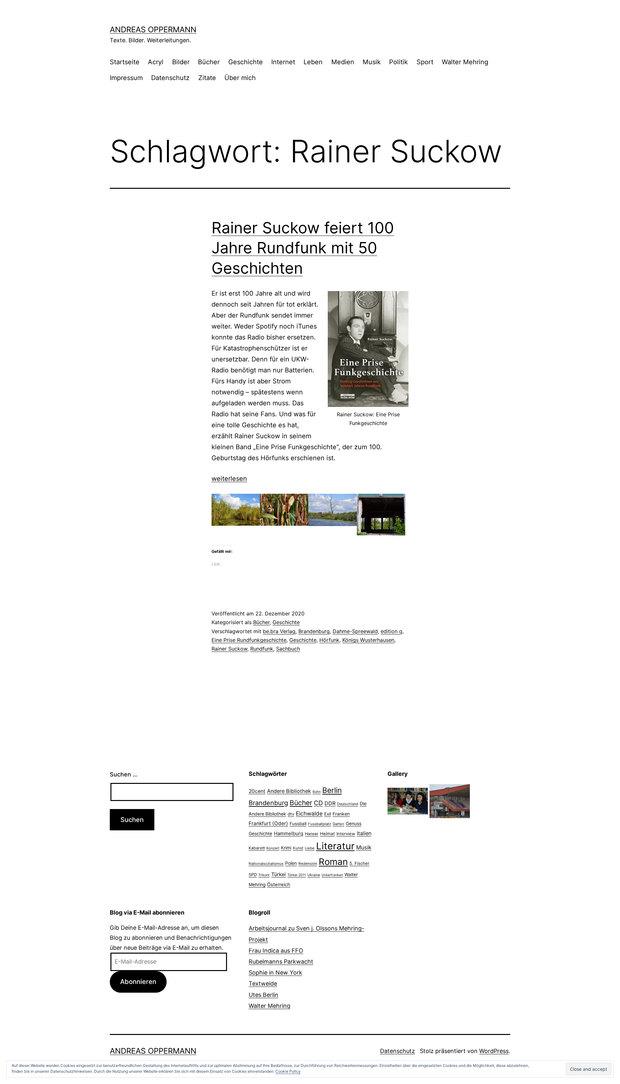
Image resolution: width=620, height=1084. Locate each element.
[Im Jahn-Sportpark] (449, 800)
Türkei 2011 (296, 875)
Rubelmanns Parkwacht (281, 961)
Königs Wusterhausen (368, 640)
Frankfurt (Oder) (268, 823)
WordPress (494, 1051)
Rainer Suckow (229, 648)
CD (318, 803)
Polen (291, 863)
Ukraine (313, 875)
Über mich (240, 78)
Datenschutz (170, 78)
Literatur (335, 846)
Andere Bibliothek (289, 791)
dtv (291, 813)
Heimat (327, 833)
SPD (253, 874)
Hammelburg (288, 833)
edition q (391, 631)
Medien (342, 62)
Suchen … (124, 774)
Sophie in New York (275, 972)
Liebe (310, 848)
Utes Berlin (263, 994)
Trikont (264, 875)
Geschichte (245, 62)
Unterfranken (332, 875)
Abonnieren (138, 982)
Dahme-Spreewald (355, 631)
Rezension (307, 863)
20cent (257, 791)
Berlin (332, 790)
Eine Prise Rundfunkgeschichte (249, 640)
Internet (283, 62)
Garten (338, 824)
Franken (341, 813)
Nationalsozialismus (266, 863)
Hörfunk (329, 640)
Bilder (181, 62)
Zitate (207, 78)
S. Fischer (359, 863)
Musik (372, 62)
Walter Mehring (465, 62)
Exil (327, 813)
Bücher (209, 62)
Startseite (125, 62)
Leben (313, 62)
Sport (425, 62)
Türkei (278, 874)
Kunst (298, 848)
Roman (333, 861)
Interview (345, 833)
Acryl (155, 62)
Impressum (126, 78)
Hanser (311, 833)
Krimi (286, 847)
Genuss (353, 823)
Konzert (272, 848)
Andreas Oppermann (153, 29)
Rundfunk (261, 648)
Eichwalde (309, 813)
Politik (398, 62)
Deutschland (347, 804)
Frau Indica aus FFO (276, 950)
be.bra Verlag (279, 631)
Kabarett (257, 848)
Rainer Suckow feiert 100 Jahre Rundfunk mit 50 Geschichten (303, 248)
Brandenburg (314, 631)
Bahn (317, 792)
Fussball (298, 823)
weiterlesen (229, 478)
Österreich (278, 884)
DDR (330, 803)
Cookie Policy (288, 1071)
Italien (364, 833)
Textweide (263, 983)
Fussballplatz (319, 824)
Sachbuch (288, 648)
